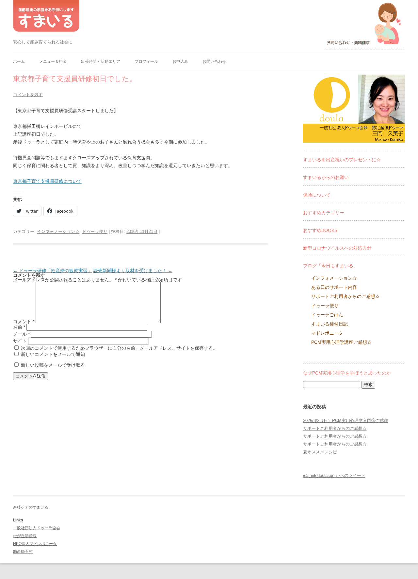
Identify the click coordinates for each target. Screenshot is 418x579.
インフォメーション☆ (58, 231)
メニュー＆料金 (53, 61)
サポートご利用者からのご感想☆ (345, 296)
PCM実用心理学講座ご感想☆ (341, 342)
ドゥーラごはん (327, 314)
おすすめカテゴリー (323, 212)
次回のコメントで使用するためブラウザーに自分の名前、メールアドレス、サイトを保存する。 (119, 348)
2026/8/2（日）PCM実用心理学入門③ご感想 (345, 420)
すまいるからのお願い (326, 177)
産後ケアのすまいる (30, 507)
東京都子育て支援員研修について (47, 181)
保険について (316, 195)
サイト (20, 340)
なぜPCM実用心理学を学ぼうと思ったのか (347, 373)
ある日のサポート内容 (334, 287)
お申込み (180, 61)
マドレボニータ (327, 333)
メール (21, 334)
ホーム (19, 61)
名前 (19, 327)
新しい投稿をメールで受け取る (53, 365)
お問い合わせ (214, 61)
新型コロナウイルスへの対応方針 (337, 248)
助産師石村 (23, 551)
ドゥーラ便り (94, 231)
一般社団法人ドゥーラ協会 (36, 528)
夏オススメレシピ (320, 451)
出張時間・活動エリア (100, 61)
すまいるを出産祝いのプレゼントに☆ (342, 159)
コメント (23, 321)
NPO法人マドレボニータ (35, 543)
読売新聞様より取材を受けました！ (132, 270)
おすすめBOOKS (320, 230)
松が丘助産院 (25, 536)
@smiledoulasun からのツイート (334, 475)
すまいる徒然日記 (329, 323)
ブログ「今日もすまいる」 (330, 265)
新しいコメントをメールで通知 (53, 354)
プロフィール (146, 61)
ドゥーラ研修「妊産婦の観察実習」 (52, 270)
